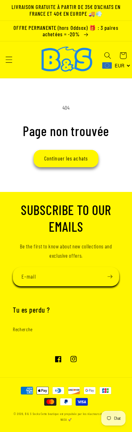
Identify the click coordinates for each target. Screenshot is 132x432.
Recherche (23, 329)
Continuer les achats (66, 158)
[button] (8, 59)
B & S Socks (32, 414)
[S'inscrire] (110, 276)
